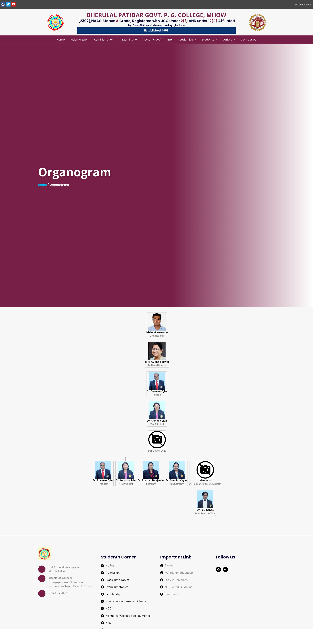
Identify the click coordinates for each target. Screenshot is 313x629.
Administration (104, 39)
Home (61, 39)
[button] (105, 39)
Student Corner (303, 4)
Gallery (227, 39)
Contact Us (248, 39)
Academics (185, 39)
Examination (130, 39)
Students (208, 39)
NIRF (169, 39)
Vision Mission (79, 39)
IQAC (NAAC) (153, 39)
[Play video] (41, 569)
